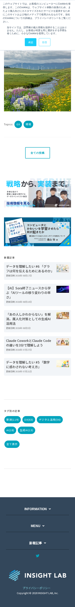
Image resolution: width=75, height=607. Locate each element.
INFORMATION (35, 509)
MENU (35, 526)
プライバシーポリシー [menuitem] (37, 588)
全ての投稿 (38, 152)
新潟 (12, 419)
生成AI (26, 430)
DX (28, 419)
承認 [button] (30, 42)
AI (10, 430)
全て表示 (12, 444)
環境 (28, 124)
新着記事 (35, 543)
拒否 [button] (44, 42)
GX (18, 124)
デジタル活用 (50, 419)
